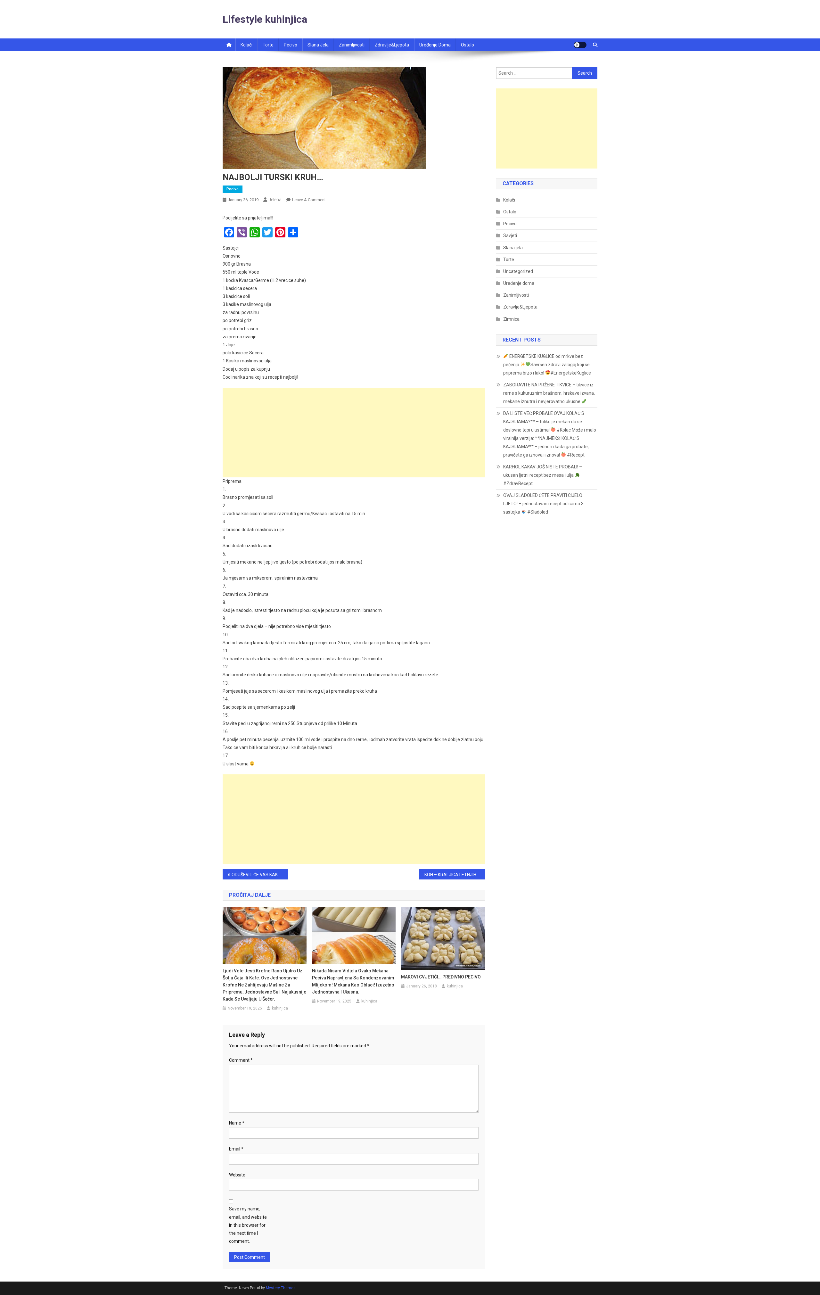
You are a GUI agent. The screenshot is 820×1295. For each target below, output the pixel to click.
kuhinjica (280, 1008)
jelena (275, 199)
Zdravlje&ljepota (392, 44)
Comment (241, 1060)
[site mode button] (580, 45)
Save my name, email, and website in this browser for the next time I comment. (248, 1225)
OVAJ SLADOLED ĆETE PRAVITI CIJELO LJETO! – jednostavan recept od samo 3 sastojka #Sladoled (543, 504)
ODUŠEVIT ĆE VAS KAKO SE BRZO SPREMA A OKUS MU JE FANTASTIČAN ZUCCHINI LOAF (260, 874)
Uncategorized (518, 271)
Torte (268, 44)
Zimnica (511, 319)
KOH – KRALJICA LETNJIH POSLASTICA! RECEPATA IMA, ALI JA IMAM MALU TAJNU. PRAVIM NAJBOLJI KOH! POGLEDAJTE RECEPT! (454, 874)
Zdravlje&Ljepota (520, 306)
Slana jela (318, 44)
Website (237, 1174)
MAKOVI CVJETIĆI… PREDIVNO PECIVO (441, 976)
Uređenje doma (435, 44)
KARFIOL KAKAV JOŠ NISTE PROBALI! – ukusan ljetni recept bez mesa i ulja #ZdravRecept (542, 475)
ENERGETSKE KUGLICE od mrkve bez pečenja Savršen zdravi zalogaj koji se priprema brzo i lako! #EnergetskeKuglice (547, 364)
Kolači (246, 44)
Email (236, 1148)
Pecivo (290, 44)
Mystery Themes (281, 1288)
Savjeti (510, 235)
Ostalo (467, 44)
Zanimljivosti (352, 44)
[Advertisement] (354, 432)
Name (236, 1123)
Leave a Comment (309, 199)
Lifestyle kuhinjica (265, 19)
